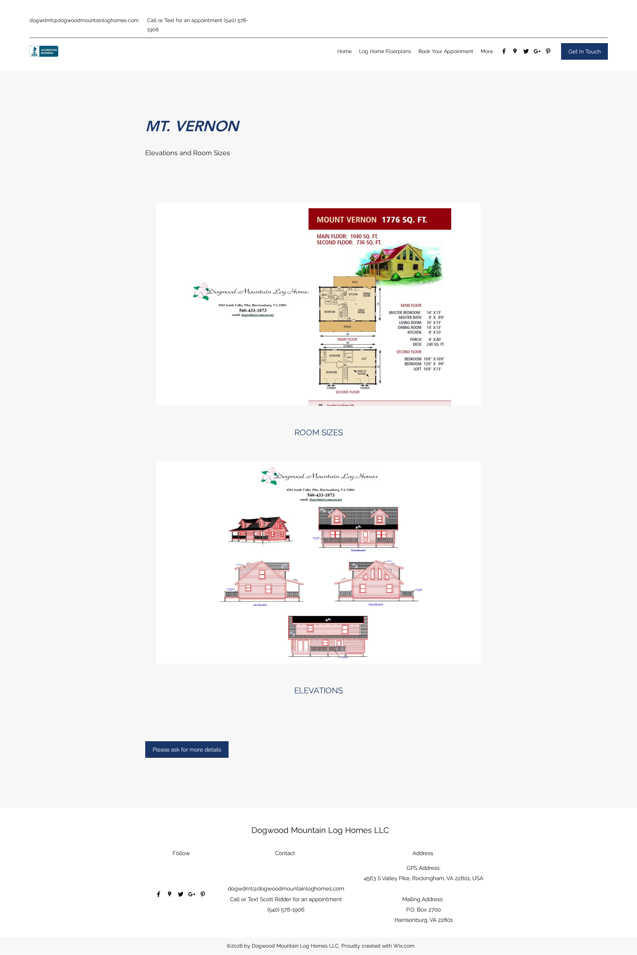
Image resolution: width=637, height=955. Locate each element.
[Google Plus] (537, 51)
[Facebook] (504, 51)
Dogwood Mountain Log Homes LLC (320, 830)
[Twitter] (526, 51)
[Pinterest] (548, 51)
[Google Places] (515, 51)
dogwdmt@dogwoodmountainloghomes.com (84, 20)
